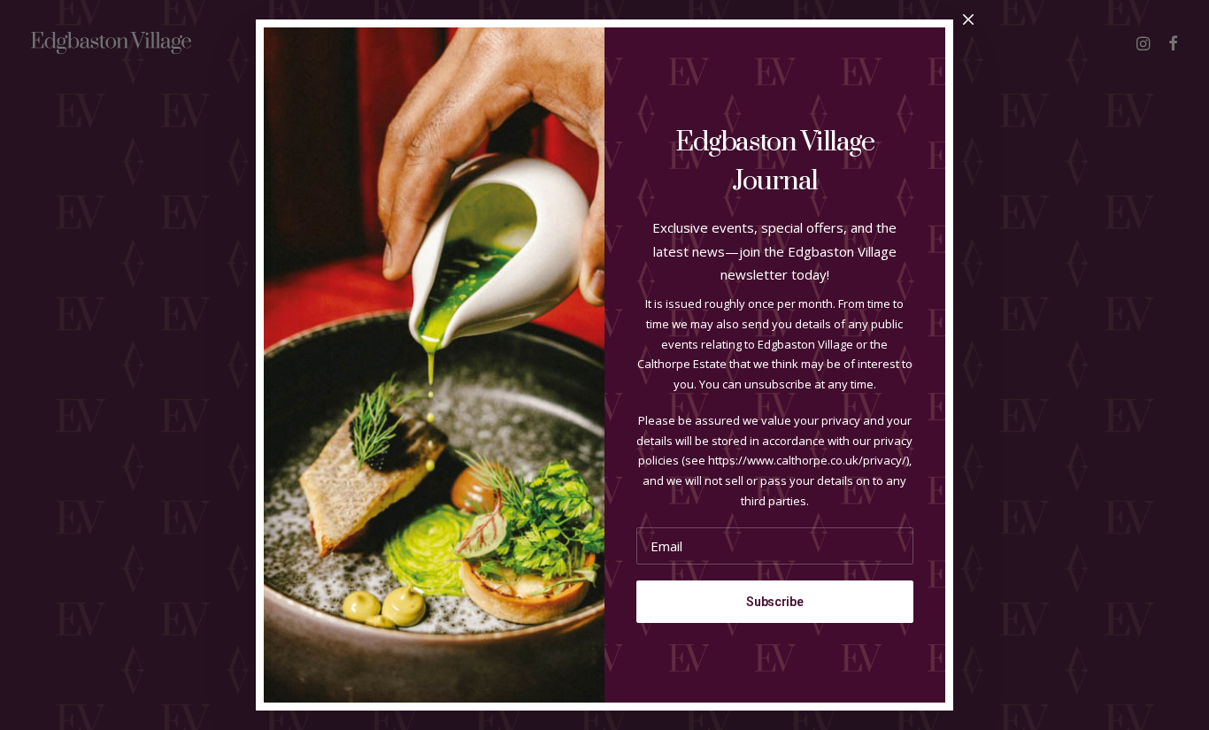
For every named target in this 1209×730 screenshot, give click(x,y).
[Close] (968, 20)
